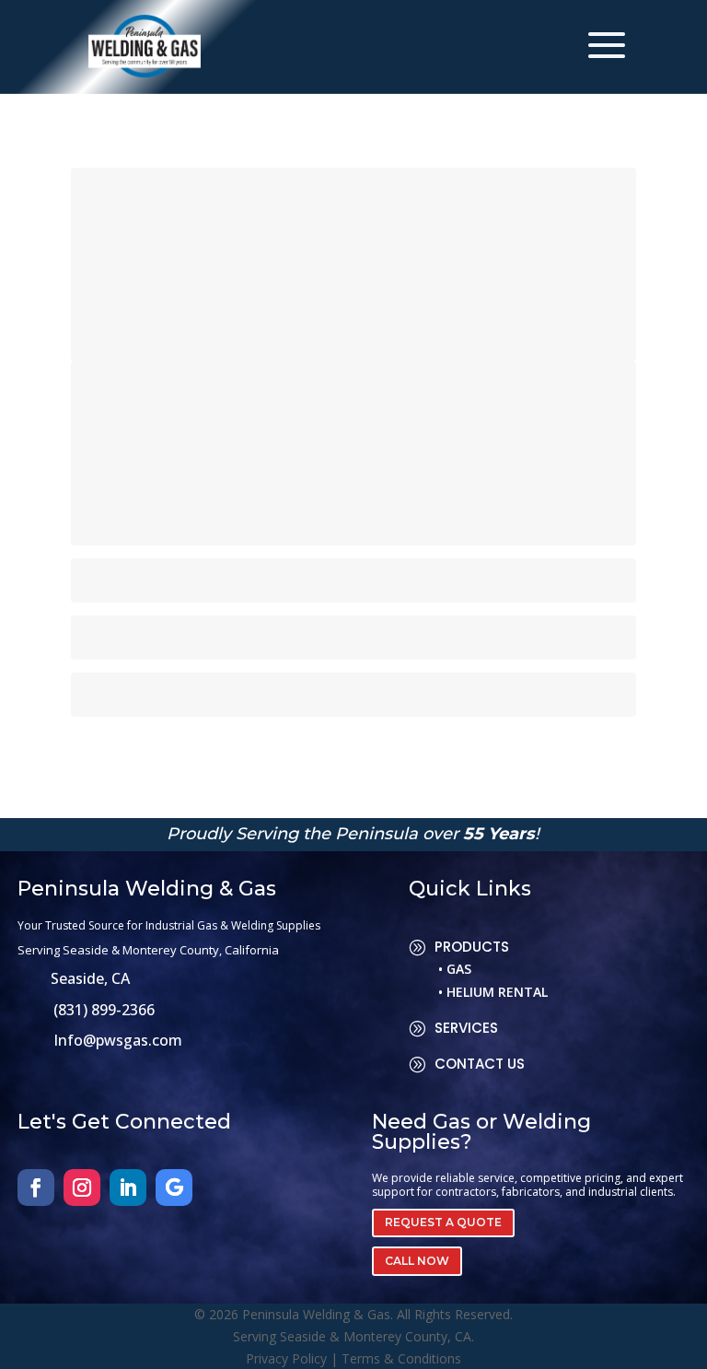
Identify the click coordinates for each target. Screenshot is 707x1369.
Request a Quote (443, 1222)
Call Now (417, 1261)
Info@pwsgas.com (117, 1040)
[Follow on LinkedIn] (128, 1187)
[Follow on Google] (174, 1187)
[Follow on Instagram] (82, 1187)
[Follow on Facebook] (35, 1187)
